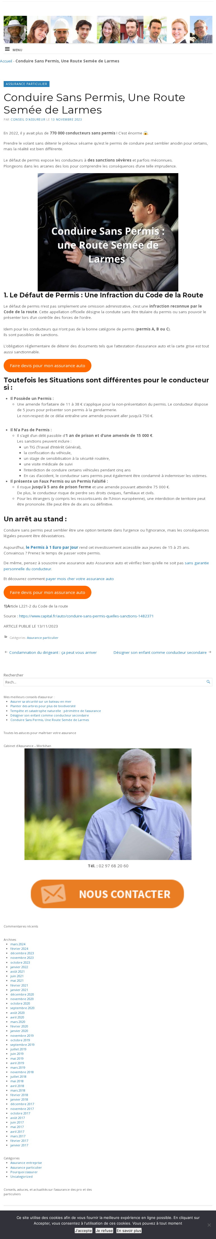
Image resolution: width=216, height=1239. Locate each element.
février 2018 (19, 1095)
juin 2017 (17, 1122)
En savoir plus (129, 1230)
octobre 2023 (20, 962)
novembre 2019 (22, 1035)
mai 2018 (17, 1081)
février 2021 (19, 985)
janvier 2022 (19, 967)
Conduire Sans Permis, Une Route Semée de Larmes (49, 720)
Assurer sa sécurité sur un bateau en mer (40, 701)
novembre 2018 (22, 1072)
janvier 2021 (19, 990)
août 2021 (17, 971)
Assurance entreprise (26, 1162)
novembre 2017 (22, 1109)
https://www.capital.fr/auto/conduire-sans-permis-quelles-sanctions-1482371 (86, 616)
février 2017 (19, 1140)
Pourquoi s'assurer (24, 1172)
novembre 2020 (22, 999)
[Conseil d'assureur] (108, 29)
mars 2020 (17, 1022)
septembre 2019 (22, 1044)
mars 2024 (17, 944)
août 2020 (17, 1013)
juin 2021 (17, 976)
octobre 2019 (20, 1040)
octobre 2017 (20, 1113)
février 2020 (19, 1026)
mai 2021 (17, 980)
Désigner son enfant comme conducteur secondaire (160, 652)
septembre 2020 (22, 1008)
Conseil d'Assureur (28, 119)
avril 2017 (17, 1131)
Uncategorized (21, 1176)
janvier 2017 (19, 1145)
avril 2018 (17, 1086)
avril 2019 (17, 1063)
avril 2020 (17, 1017)
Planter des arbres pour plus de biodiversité (43, 706)
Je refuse (104, 1230)
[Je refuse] (209, 1225)
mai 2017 (17, 1127)
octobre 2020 (20, 1003)
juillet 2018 (18, 1076)
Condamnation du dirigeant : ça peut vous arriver (53, 652)
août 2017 (17, 1118)
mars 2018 (17, 1090)
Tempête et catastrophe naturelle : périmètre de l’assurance (55, 711)
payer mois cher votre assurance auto (80, 578)
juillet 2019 (18, 1049)
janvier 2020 (19, 1031)
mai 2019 (17, 1058)
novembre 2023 (22, 957)
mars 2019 (17, 1067)
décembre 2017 (22, 1104)
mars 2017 (17, 1136)
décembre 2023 (22, 953)
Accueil (6, 61)
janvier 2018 (19, 1099)
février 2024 (19, 948)
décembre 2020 (22, 994)
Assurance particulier (26, 84)
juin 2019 (17, 1053)
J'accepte (83, 1230)
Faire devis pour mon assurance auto (47, 365)
